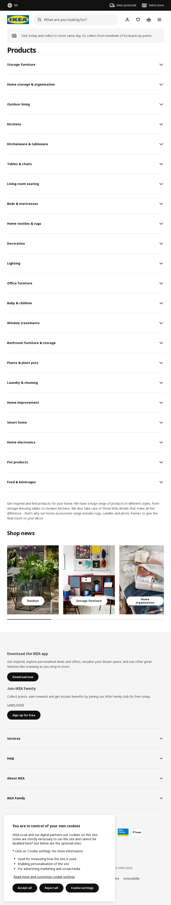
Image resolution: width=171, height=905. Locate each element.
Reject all (51, 888)
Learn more (15, 705)
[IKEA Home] (18, 19)
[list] (85, 580)
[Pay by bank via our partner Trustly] (136, 832)
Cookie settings (82, 888)
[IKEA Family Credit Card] (123, 832)
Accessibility (131, 878)
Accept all (25, 888)
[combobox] (74, 19)
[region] (59, 858)
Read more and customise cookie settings (44, 877)
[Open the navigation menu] (159, 19)
